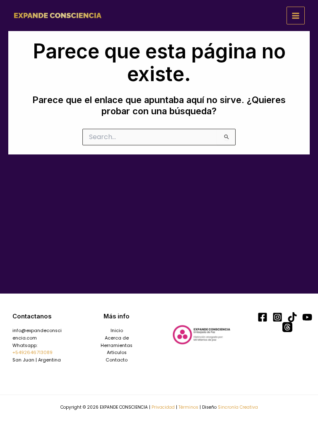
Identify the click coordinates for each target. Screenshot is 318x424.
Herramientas (116, 345)
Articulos (117, 352)
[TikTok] (292, 317)
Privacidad (163, 407)
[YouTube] (307, 317)
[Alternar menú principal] (296, 16)
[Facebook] (262, 317)
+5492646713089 (32, 352)
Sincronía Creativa (238, 407)
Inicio (117, 331)
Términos (188, 407)
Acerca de (117, 338)
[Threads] (287, 327)
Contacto (117, 360)
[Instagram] (277, 317)
